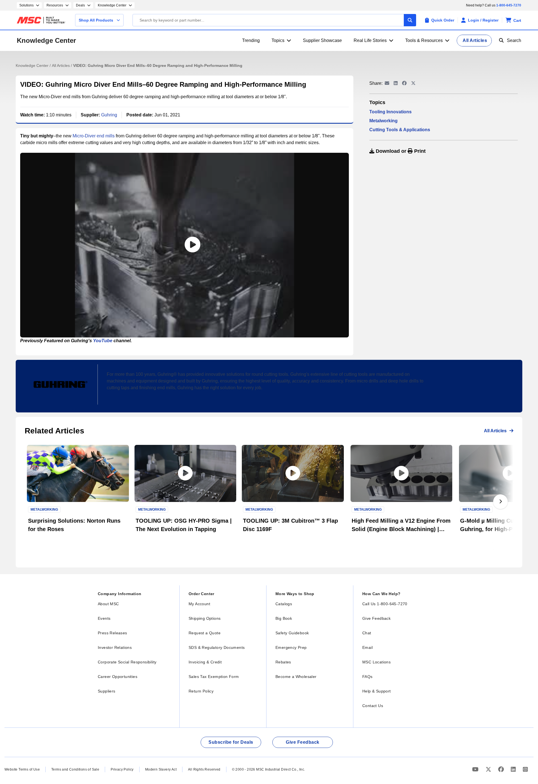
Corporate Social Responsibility (127, 662)
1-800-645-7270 (508, 5)
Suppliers (106, 691)
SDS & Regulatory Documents (217, 647)
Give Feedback (376, 618)
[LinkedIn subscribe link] (514, 769)
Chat (366, 633)
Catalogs (283, 604)
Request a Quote (205, 633)
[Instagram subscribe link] (525, 769)
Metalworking (383, 120)
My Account (199, 604)
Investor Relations (115, 647)
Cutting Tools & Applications (399, 129)
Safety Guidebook (292, 633)
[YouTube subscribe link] (476, 769)
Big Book (283, 618)
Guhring (109, 114)
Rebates (283, 662)
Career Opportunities (117, 676)
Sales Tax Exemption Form (214, 676)
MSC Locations (376, 662)
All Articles (61, 65)
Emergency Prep (291, 647)
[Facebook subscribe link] (501, 769)
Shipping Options (205, 618)
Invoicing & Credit (205, 662)
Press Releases (112, 633)
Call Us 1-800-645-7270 (384, 604)
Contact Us (372, 705)
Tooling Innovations (390, 111)
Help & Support (376, 691)
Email (367, 647)
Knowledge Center (46, 40)
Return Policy (201, 691)
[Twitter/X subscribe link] (489, 769)
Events (104, 618)
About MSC (108, 604)
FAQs (367, 676)
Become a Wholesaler (296, 676)
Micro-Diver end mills (94, 135)
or (400, 151)
